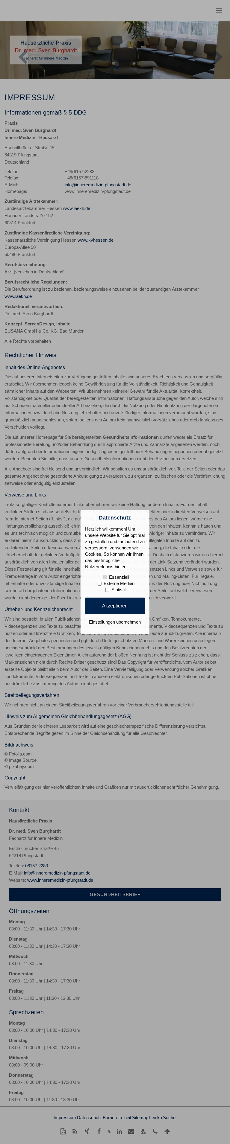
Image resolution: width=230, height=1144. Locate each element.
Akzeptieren (115, 605)
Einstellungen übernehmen (115, 622)
